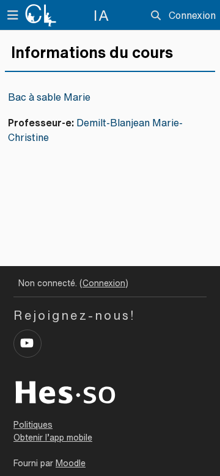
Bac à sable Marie (49, 97)
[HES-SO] (65, 391)
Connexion (192, 15)
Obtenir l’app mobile (52, 437)
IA (102, 15)
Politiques (33, 424)
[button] (156, 15)
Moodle (71, 463)
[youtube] (27, 344)
